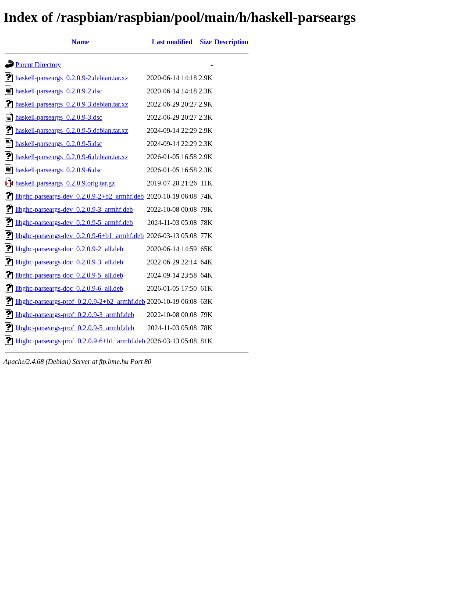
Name (80, 42)
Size (206, 42)
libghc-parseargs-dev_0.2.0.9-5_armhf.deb (74, 222)
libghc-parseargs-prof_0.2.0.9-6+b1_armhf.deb (80, 341)
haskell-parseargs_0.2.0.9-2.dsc (58, 91)
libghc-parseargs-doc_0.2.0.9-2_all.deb (69, 249)
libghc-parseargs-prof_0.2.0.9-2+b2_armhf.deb (80, 301)
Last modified (172, 42)
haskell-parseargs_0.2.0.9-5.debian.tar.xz (71, 130)
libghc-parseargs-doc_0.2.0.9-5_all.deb (69, 275)
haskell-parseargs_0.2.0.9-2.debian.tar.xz (71, 78)
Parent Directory (38, 64)
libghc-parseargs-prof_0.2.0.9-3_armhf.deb (74, 314)
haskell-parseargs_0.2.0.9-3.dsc (58, 117)
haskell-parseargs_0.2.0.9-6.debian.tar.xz (71, 156)
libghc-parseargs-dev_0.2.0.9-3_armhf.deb (74, 209)
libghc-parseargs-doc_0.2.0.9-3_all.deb (69, 262)
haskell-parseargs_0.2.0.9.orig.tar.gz (65, 183)
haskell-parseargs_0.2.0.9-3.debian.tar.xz (71, 104)
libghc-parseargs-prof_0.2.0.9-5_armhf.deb (74, 328)
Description (231, 42)
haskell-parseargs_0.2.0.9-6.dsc (58, 170)
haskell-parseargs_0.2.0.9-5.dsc (58, 143)
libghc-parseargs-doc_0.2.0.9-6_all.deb (69, 288)
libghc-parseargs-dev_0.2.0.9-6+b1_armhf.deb (79, 235)
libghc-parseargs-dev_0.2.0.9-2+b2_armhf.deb (79, 196)
